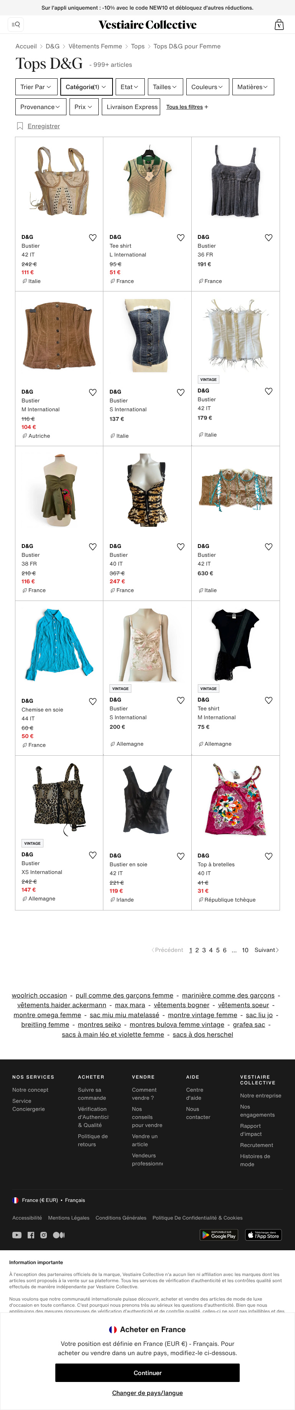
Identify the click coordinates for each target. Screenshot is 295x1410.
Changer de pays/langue (147, 1392)
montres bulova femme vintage (176, 1024)
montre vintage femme (202, 1015)
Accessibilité (27, 1217)
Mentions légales (68, 1217)
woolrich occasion (39, 995)
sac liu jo (259, 1015)
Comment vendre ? (144, 1094)
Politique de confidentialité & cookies (197, 1217)
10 (245, 950)
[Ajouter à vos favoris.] (92, 237)
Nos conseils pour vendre (147, 1117)
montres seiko (99, 1024)
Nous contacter (198, 1113)
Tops (138, 46)
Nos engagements (257, 1111)
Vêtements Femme (95, 46)
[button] (279, 24)
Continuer (148, 1372)
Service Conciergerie (28, 1105)
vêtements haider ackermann (61, 1005)
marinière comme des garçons (228, 995)
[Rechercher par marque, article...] (16, 24)
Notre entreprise (260, 1096)
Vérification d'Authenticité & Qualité (96, 1117)
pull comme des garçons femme (124, 995)
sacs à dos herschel (203, 1034)
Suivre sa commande (92, 1094)
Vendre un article (145, 1140)
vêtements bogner (181, 1005)
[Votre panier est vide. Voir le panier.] (279, 24)
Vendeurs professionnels (150, 1160)
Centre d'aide (194, 1094)
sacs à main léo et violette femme (113, 1034)
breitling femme (45, 1024)
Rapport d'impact (251, 1130)
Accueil (26, 46)
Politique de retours (93, 1140)
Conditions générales (121, 1217)
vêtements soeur (243, 1005)
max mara (130, 1005)
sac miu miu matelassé (124, 1015)
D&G (53, 46)
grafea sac (249, 1024)
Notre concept (30, 1090)
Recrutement (256, 1145)
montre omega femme (47, 1015)
